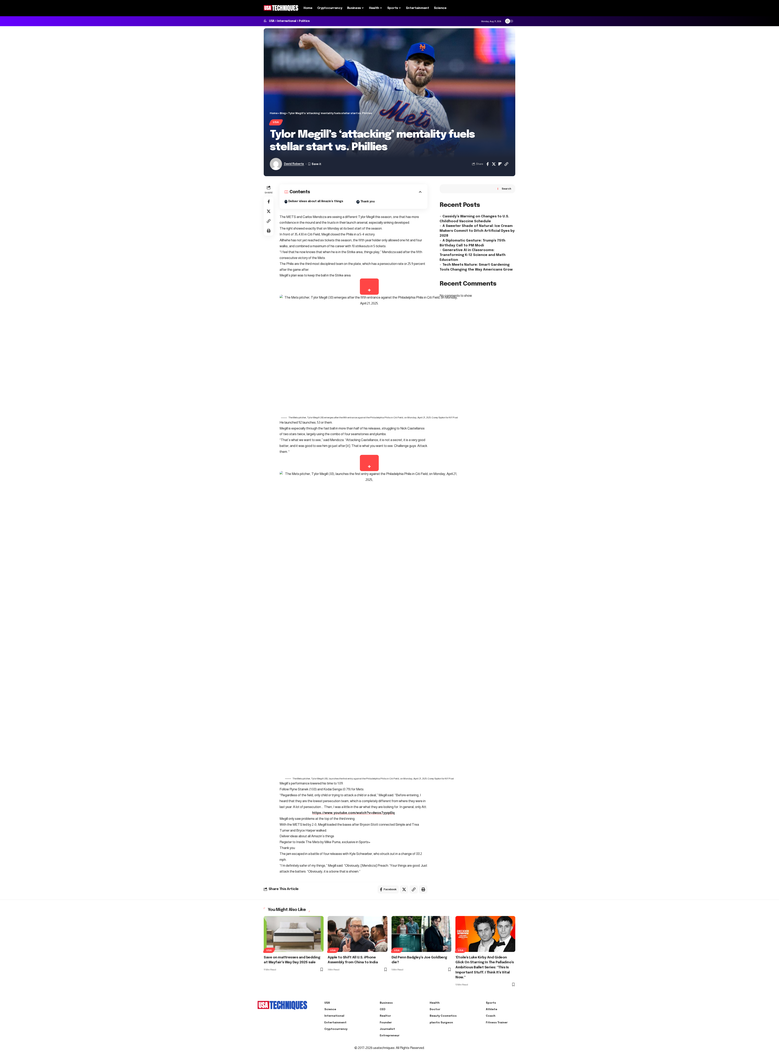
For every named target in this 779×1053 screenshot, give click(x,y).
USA (271, 21)
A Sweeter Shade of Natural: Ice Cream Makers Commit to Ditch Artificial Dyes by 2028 (477, 230)
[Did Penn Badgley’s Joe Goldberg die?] (421, 934)
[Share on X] (494, 164)
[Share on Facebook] (487, 164)
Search (506, 188)
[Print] (268, 231)
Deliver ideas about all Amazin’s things (315, 201)
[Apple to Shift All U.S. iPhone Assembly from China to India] (357, 934)
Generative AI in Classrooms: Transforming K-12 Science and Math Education (473, 255)
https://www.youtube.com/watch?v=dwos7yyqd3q (353, 813)
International (286, 21)
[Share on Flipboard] (500, 164)
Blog (283, 113)
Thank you (367, 201)
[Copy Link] (506, 164)
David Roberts (294, 163)
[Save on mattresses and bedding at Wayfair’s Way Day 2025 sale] (294, 934)
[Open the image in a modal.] (369, 286)
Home (274, 113)
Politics (304, 21)
